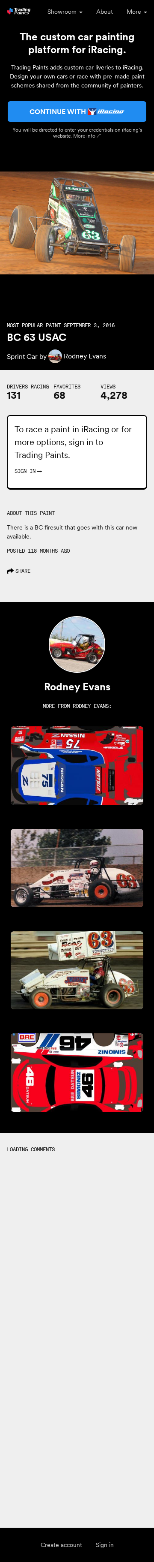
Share (22, 571)
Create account (61, 1545)
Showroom (62, 11)
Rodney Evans (91, 706)
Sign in (105, 1545)
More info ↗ (87, 135)
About (104, 11)
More (135, 11)
